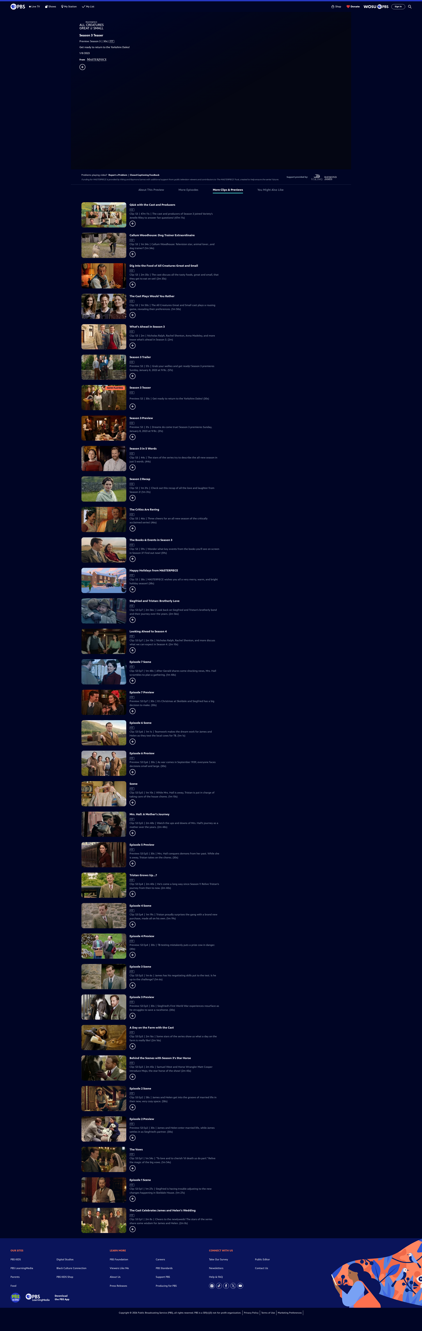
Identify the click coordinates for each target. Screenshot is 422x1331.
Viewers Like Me (119, 1268)
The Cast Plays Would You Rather (152, 296)
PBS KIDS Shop (65, 1276)
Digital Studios (65, 1259)
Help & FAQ (216, 1276)
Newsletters (216, 1268)
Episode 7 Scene (140, 662)
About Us (115, 1276)
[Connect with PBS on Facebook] (226, 1286)
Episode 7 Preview (142, 692)
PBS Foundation (119, 1259)
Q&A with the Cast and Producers (152, 205)
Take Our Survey (218, 1259)
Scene (133, 784)
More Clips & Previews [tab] (228, 190)
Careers (160, 1259)
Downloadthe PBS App (62, 1297)
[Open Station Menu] (375, 6)
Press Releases (118, 1285)
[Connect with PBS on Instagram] (212, 1286)
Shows (52, 6)
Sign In (398, 6)
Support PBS (163, 1276)
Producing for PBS (166, 1285)
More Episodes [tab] (188, 190)
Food (13, 1285)
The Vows (136, 1149)
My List (90, 6)
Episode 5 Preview (142, 845)
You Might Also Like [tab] (270, 190)
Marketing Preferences (290, 1312)
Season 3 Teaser (140, 387)
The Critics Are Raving (144, 509)
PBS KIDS (16, 1259)
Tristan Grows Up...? (143, 875)
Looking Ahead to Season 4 (148, 631)
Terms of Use (268, 1312)
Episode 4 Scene (140, 905)
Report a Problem (117, 175)
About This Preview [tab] (151, 190)
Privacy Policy (251, 1312)
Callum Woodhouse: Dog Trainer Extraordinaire (162, 235)
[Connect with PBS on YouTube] (240, 1286)
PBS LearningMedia (22, 1268)
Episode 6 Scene (140, 723)
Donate (355, 6)
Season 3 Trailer (140, 357)
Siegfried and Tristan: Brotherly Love (155, 601)
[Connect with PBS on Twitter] (233, 1286)
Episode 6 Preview (142, 753)
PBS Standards (164, 1268)
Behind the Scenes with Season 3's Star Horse (160, 1058)
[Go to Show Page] (215, 25)
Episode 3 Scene (140, 966)
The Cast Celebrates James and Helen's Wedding (163, 1210)
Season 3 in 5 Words (143, 448)
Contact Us (261, 1268)
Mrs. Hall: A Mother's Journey (149, 814)
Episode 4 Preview (142, 936)
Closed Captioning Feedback (144, 175)
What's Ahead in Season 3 (147, 326)
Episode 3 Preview (142, 997)
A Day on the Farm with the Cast (152, 1027)
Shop (338, 6)
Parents (15, 1276)
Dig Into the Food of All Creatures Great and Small (164, 266)
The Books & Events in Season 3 (151, 540)
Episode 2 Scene (140, 1088)
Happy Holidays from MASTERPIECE (154, 570)
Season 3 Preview (141, 418)
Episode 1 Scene (140, 1180)
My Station (70, 6)
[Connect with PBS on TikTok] (219, 1286)
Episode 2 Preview (142, 1119)
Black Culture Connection (71, 1268)
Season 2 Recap (140, 479)
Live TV (35, 6)
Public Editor (262, 1259)
